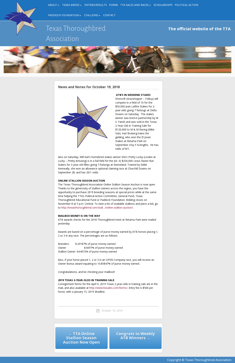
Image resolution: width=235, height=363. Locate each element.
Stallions (91, 15)
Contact (109, 15)
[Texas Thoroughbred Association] (22, 18)
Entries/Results (95, 5)
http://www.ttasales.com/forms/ (108, 288)
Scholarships (163, 5)
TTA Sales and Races (134, 5)
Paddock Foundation (63, 15)
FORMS (113, 5)
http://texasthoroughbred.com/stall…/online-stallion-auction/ (97, 207)
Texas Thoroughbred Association (76, 34)
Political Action (186, 5)
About (52, 5)
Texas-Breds (70, 5)
